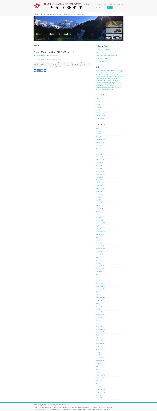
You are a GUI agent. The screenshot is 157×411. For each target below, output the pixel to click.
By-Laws (47, 407)
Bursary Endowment (56, 409)
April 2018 (98, 263)
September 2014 (100, 317)
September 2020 (100, 223)
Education (100, 80)
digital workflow (104, 76)
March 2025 (99, 154)
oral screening (105, 87)
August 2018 (99, 254)
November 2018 (100, 249)
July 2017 (98, 274)
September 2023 (100, 174)
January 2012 (100, 358)
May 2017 (98, 277)
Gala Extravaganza (101, 113)
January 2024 (100, 171)
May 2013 (98, 335)
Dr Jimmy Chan (116, 76)
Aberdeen (106, 70)
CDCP (118, 72)
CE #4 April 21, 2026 (101, 58)
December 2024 (100, 157)
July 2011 (98, 366)
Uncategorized (100, 118)
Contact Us (80, 14)
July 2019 (98, 237)
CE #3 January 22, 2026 (102, 61)
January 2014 (100, 326)
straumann (98, 89)
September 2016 (100, 289)
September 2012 (100, 346)
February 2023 (100, 183)
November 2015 (100, 297)
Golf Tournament (104, 84)
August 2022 (99, 194)
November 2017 (100, 269)
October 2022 (100, 188)
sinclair (111, 87)
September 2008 (100, 389)
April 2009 (98, 386)
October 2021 (100, 206)
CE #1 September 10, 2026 (103, 50)
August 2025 (99, 145)
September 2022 (100, 191)
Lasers (104, 85)
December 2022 (100, 185)
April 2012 (98, 355)
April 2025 (98, 151)
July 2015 (98, 303)
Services (58, 14)
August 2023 (99, 177)
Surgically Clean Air (106, 89)
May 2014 (98, 320)
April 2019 (98, 240)
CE (120, 72)
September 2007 (100, 392)
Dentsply (98, 76)
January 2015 (100, 312)
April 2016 (98, 294)
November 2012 (100, 343)
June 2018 (99, 260)
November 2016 (100, 286)
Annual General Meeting (103, 72)
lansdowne (99, 85)
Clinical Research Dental (101, 74)
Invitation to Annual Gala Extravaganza (62, 407)
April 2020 (98, 228)
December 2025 (100, 140)
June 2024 (99, 165)
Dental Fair (117, 75)
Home (36, 14)
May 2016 (98, 292)
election (59, 59)
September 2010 (100, 378)
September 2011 (100, 363)
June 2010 (99, 381)
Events (43, 14)
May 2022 (98, 197)
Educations (50, 14)
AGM (111, 70)
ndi (120, 85)
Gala (115, 82)
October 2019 (100, 234)
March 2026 (99, 137)
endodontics (98, 82)
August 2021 (99, 208)
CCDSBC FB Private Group (103, 409)
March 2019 (99, 243)
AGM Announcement (101, 53)
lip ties (108, 85)
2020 (49, 59)
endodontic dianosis (114, 80)
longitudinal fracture (115, 85)
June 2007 (99, 395)
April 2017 (98, 280)
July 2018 (98, 257)
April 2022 (98, 200)
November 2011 (100, 360)
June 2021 (99, 211)
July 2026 (98, 128)
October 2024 (100, 160)
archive (111, 72)
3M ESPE (98, 70)
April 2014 (98, 323)
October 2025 (100, 142)
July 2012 (98, 349)
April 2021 (98, 214)
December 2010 (100, 375)
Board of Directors (69, 14)
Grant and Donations (66, 409)
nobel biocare (99, 87)
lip (106, 85)
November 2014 (100, 315)
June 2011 (99, 369)
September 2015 (100, 300)
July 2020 (98, 226)
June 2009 (99, 383)
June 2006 (99, 398)
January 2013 (100, 340)
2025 (102, 70)
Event (103, 82)
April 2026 (98, 134)
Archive (98, 101)
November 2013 (100, 329)
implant (119, 84)
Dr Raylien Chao (106, 78)
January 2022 (100, 203)
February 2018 (100, 266)
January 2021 (100, 220)
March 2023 (99, 180)
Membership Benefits (77, 409)
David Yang (110, 74)
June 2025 (99, 148)
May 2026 (98, 131)
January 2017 (100, 283)
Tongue (111, 89)
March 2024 (99, 168)
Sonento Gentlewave (117, 87)
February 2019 (100, 246)
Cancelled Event (100, 104)
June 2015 (99, 306)
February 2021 (100, 217)
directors (56, 59)
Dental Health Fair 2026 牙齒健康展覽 (106, 55)
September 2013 (100, 332)
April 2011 (98, 372)
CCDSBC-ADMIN (40, 55)
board (52, 59)
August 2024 (99, 162)
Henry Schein (113, 84)
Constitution (41, 407)
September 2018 (100, 251)
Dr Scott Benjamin (113, 78)
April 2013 (98, 338)
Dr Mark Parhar (100, 78)
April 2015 (98, 309)
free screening (109, 82)
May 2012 (98, 352)
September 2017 (100, 272)
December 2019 (100, 231)
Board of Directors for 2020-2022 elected (54, 52)
